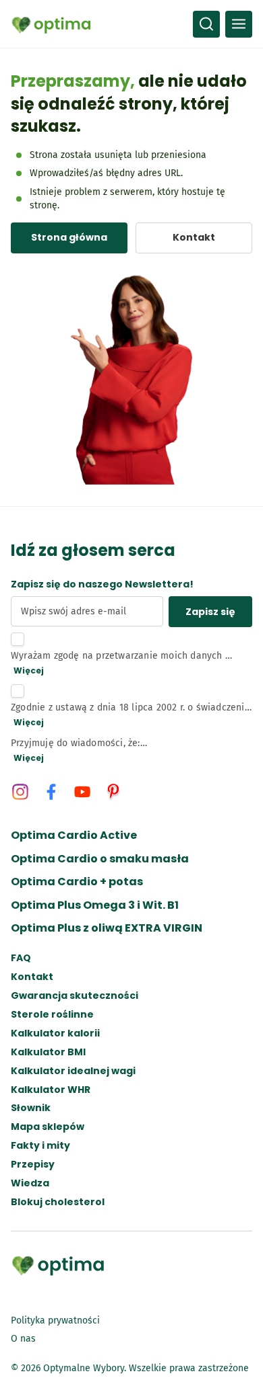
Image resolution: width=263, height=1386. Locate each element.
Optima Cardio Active (74, 835)
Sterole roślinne (52, 1014)
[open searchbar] (206, 24)
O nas (23, 1338)
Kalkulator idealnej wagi (73, 1071)
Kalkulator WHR (50, 1090)
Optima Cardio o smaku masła (100, 859)
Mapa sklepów (47, 1126)
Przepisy (33, 1164)
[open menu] (238, 24)
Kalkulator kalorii (55, 1033)
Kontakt (32, 977)
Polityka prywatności (55, 1320)
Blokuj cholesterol (58, 1202)
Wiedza (30, 1183)
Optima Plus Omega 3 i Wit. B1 (95, 905)
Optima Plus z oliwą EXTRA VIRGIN (106, 928)
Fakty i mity (40, 1145)
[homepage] (51, 24)
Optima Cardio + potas (77, 881)
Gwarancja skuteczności (74, 995)
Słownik (31, 1108)
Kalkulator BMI (48, 1052)
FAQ (21, 958)
